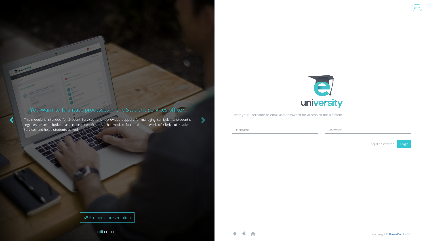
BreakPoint (396, 234)
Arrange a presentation (109, 217)
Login (404, 144)
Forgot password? (382, 144)
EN (416, 8)
